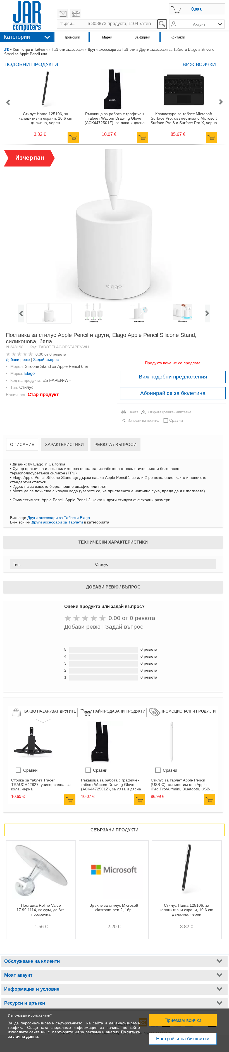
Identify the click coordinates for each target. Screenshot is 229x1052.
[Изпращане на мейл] (62, 13)
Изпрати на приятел (144, 421)
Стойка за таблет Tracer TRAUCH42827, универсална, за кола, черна (41, 784)
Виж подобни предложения (173, 377)
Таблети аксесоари (68, 49)
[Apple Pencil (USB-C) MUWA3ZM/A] (172, 761)
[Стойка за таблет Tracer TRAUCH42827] (32, 761)
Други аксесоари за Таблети (111, 49)
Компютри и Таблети (30, 49)
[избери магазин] (75, 13)
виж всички (199, 64)
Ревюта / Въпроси (115, 444)
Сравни (176, 420)
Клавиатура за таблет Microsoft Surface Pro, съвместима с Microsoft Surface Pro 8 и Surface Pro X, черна (184, 118)
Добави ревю (18, 359)
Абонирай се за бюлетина (173, 393)
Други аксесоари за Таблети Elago (168, 49)
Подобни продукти (31, 64)
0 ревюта (57, 354)
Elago (29, 373)
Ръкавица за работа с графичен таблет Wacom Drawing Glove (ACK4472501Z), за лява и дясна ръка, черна (115, 118)
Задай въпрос (46, 359)
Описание (22, 444)
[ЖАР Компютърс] (27, 16)
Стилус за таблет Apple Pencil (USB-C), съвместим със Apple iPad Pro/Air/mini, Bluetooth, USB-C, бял (182, 784)
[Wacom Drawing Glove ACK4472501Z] (102, 761)
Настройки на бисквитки (182, 1038)
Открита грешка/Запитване (169, 412)
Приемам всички (182, 1020)
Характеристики (64, 444)
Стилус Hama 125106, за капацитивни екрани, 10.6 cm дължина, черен (45, 118)
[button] (8, 102)
